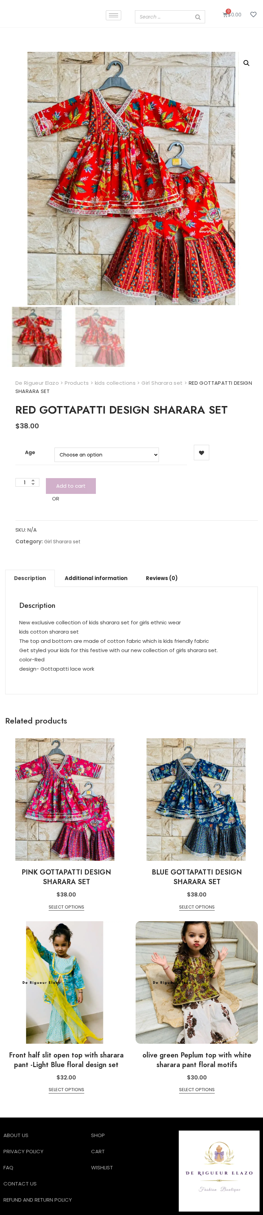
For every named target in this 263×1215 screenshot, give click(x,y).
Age (30, 452)
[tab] (30, 578)
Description (30, 578)
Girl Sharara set (62, 541)
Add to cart (71, 485)
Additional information (96, 578)
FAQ (8, 1167)
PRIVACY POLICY (23, 1151)
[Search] (198, 17)
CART (98, 1151)
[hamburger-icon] (113, 15)
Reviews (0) (162, 578)
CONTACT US (20, 1183)
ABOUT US (15, 1135)
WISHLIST (102, 1167)
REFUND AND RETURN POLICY (37, 1199)
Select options (66, 907)
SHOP (98, 1135)
